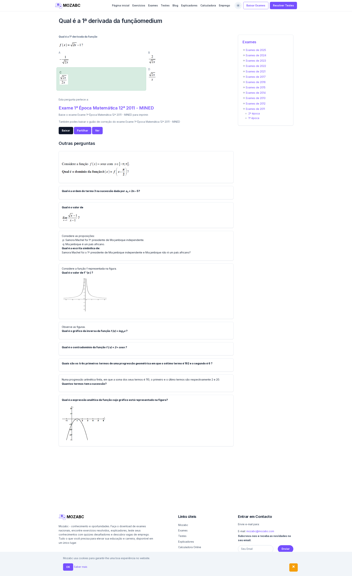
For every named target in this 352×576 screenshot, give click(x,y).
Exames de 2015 (255, 87)
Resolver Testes (283, 5)
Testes (165, 5)
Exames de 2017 (256, 76)
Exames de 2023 (256, 60)
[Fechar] (293, 567)
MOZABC (71, 5)
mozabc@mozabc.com (260, 531)
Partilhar (82, 130)
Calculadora (208, 5)
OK (68, 566)
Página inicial (120, 5)
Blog (175, 5)
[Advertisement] (169, 475)
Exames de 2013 (255, 98)
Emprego (224, 5)
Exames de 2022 (256, 65)
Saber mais (80, 566)
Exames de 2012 (255, 103)
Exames (153, 5)
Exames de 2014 (256, 92)
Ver (97, 130)
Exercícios (138, 5)
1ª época (253, 118)
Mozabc (183, 524)
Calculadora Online (189, 547)
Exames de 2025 (256, 50)
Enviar (286, 548)
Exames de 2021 (255, 71)
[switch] (238, 5)
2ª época (254, 113)
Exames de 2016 (256, 82)
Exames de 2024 (256, 55)
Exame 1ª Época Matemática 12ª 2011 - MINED (106, 108)
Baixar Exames (255, 5)
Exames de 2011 (255, 108)
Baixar (66, 130)
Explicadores (189, 5)
